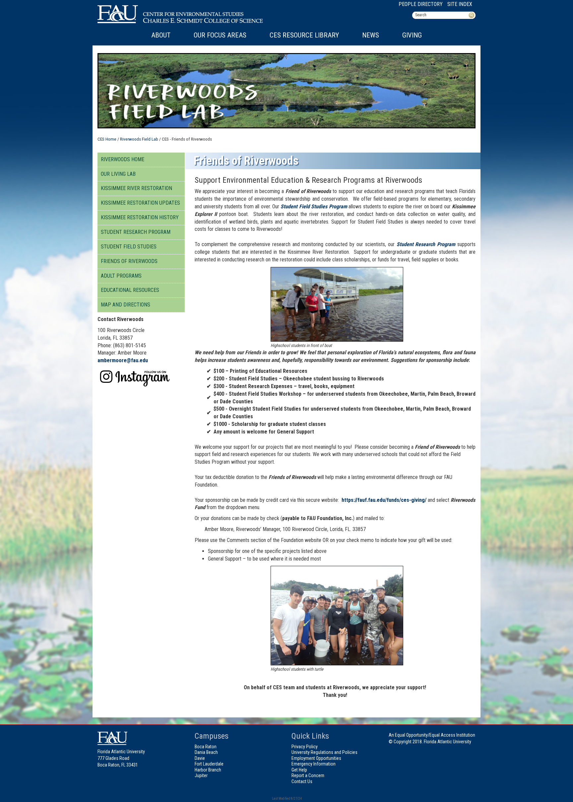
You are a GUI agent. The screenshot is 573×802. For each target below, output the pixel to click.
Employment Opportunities (316, 758)
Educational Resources (130, 290)
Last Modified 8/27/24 (286, 798)
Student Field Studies (129, 246)
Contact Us (301, 781)
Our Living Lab (118, 174)
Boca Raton (206, 746)
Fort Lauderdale (209, 764)
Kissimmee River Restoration (136, 188)
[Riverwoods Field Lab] (136, 377)
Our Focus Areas (220, 35)
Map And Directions (125, 304)
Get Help (299, 769)
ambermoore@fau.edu (122, 360)
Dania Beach (206, 752)
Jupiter (201, 775)
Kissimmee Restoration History (140, 217)
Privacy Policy (304, 746)
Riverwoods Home (122, 159)
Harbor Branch (208, 769)
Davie (200, 758)
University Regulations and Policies (324, 752)
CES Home (106, 139)
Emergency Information (313, 764)
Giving (412, 35)
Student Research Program (135, 232)
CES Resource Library (304, 35)
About (160, 35)
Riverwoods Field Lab (139, 139)
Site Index (459, 4)
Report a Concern (307, 775)
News (370, 35)
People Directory (421, 4)
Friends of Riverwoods (129, 261)
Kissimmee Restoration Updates (140, 203)
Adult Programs (121, 276)
